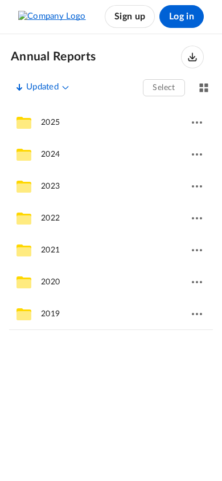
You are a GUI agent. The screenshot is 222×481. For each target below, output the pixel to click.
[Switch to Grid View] (204, 88)
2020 (50, 282)
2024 (50, 154)
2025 (50, 123)
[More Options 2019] (197, 314)
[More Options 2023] (197, 186)
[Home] (52, 16)
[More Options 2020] (197, 282)
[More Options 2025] (197, 122)
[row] (111, 122)
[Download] (192, 57)
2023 (50, 186)
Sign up (129, 16)
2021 (50, 250)
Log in (181, 16)
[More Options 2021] (197, 250)
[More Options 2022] (197, 218)
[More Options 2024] (197, 154)
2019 (50, 314)
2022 (50, 218)
